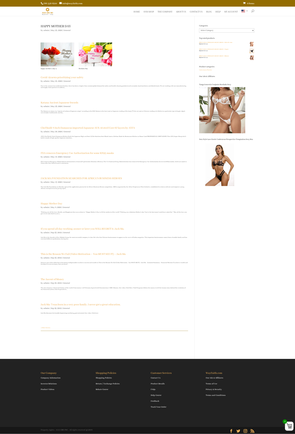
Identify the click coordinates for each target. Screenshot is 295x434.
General (67, 30)
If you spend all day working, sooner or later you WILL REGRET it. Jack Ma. (82, 229)
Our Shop (149, 12)
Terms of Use (211, 383)
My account (231, 12)
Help (218, 12)
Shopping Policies (104, 378)
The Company (165, 12)
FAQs (153, 389)
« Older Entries (45, 328)
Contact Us (156, 378)
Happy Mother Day (51, 203)
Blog (209, 12)
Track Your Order (158, 407)
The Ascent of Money (52, 279)
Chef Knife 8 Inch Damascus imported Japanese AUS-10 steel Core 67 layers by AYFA (88, 128)
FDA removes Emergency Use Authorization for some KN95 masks (77, 153)
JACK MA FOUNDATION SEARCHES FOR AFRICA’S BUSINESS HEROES (81, 178)
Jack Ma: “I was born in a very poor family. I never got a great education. (81, 304)
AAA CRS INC (62, 430)
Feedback (155, 401)
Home (137, 12)
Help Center (156, 395)
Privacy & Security (214, 389)
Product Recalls (158, 383)
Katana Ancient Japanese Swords (59, 102)
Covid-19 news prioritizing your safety (62, 77)
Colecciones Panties (205, 70)
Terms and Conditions (216, 395)
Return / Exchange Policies (108, 383)
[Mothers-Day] (95, 66)
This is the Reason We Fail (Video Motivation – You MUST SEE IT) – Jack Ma (83, 254)
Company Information (51, 378)
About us (181, 12)
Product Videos (47, 389)
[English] (244, 13)
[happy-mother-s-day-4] (57, 66)
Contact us (196, 12)
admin (46, 30)
